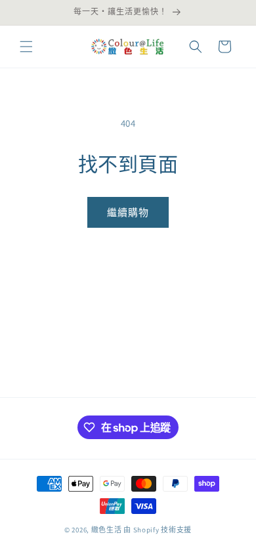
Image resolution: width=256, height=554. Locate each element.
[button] (26, 46)
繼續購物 (128, 212)
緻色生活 (106, 529)
